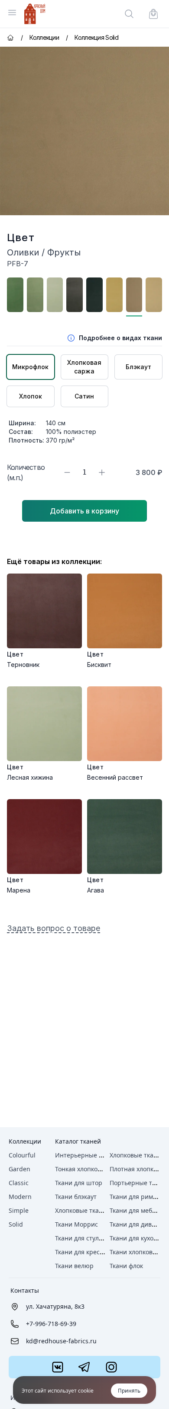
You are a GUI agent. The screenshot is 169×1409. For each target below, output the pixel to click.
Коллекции (25, 1141)
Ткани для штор (78, 1183)
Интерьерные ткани (85, 1155)
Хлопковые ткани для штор (95, 1210)
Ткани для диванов (138, 1224)
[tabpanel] (84, 131)
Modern (20, 1196)
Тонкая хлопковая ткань (91, 1169)
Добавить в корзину (84, 511)
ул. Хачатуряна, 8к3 (55, 1306)
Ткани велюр (74, 1266)
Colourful (22, 1155)
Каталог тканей (78, 1141)
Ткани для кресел (81, 1252)
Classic (19, 1183)
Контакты (24, 1290)
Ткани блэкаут (76, 1196)
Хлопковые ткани (135, 1155)
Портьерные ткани (138, 1183)
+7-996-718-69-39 (51, 1324)
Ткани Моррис (76, 1224)
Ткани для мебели (136, 1210)
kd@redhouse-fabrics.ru (61, 1341)
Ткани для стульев (82, 1238)
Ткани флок (126, 1266)
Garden (19, 1169)
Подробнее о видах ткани (120, 337)
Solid (16, 1224)
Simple (19, 1210)
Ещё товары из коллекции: (54, 561)
